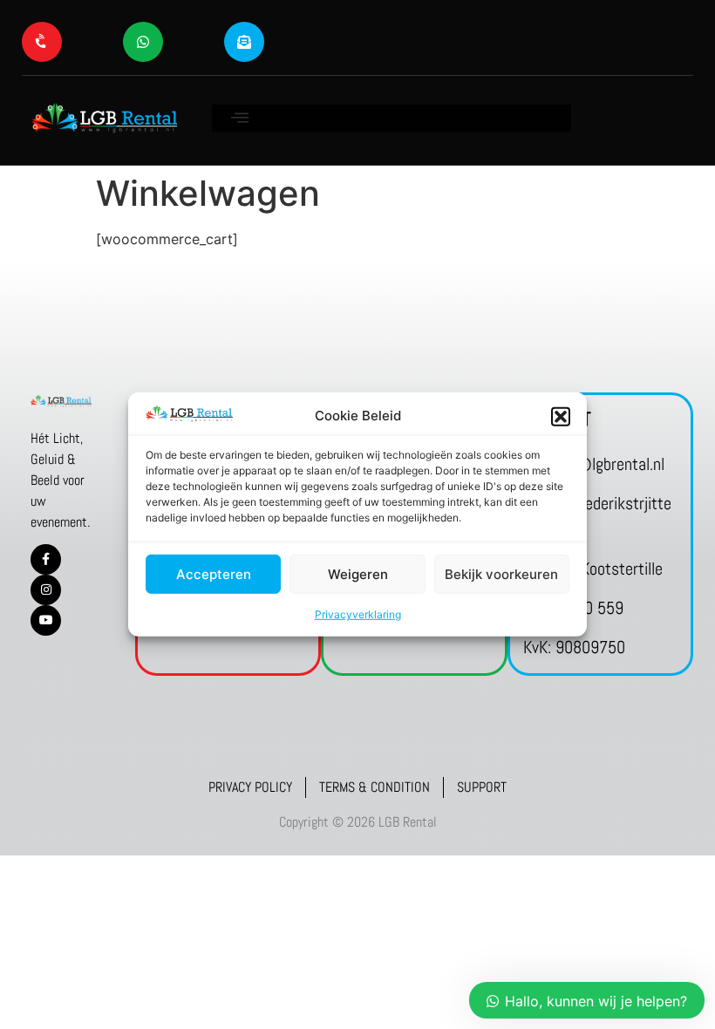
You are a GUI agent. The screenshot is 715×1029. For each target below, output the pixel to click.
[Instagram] (46, 590)
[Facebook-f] (46, 559)
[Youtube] (46, 620)
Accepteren (213, 574)
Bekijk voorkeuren (501, 574)
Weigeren (358, 574)
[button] (560, 416)
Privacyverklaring (358, 614)
